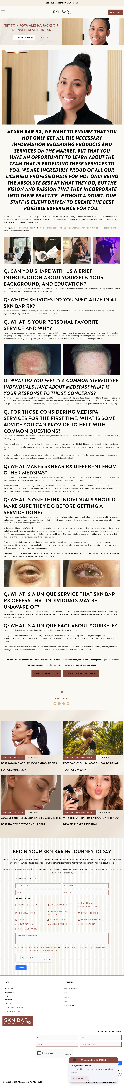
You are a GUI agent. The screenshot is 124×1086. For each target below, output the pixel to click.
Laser (66, 997)
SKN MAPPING (88, 924)
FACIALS (22, 919)
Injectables (69, 1006)
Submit (21, 968)
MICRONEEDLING (58, 924)
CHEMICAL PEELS (26, 913)
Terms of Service (108, 1082)
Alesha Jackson (27, 217)
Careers (8, 1004)
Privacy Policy (91, 1082)
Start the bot (78, 1078)
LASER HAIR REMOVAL (92, 919)
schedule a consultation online (57, 665)
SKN (65, 993)
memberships (10, 992)
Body (66, 1002)
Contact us (9, 1000)
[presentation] (34, 958)
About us (9, 988)
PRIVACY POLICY (64, 947)
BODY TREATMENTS (27, 904)
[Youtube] (120, 1074)
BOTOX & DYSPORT (59, 904)
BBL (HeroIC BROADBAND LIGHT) (88, 905)
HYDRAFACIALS (57, 919)
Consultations (70, 988)
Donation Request (13, 1011)
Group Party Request (14, 1008)
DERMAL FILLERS (89, 913)
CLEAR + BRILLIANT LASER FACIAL (58, 913)
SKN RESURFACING (27, 928)
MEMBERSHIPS (25, 924)
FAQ (6, 996)
